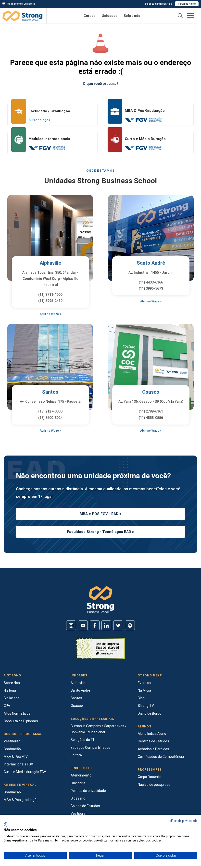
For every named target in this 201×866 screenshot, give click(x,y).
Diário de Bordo (149, 713)
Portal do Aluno (187, 3)
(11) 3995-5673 (151, 288)
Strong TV (146, 706)
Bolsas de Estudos (85, 806)
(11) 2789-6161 (151, 411)
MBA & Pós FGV (16, 757)
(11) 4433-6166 (151, 282)
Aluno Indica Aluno (152, 734)
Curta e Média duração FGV (25, 772)
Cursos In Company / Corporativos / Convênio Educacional (98, 729)
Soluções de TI (82, 740)
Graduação (12, 749)
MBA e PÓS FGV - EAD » (100, 514)
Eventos (144, 683)
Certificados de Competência (161, 757)
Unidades (109, 16)
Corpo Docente (149, 777)
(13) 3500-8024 (50, 418)
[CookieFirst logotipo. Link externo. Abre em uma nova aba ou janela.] (5, 824)
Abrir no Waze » (50, 314)
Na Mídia (144, 690)
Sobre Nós (12, 683)
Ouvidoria (78, 783)
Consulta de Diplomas (21, 721)
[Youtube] (83, 625)
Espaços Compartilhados (90, 748)
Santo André (151, 263)
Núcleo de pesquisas (154, 785)
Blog (141, 698)
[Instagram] (71, 625)
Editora (76, 755)
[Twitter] (118, 625)
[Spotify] (130, 625)
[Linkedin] (106, 625)
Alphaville (50, 263)
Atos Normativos (17, 713)
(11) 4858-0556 (151, 418)
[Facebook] (95, 625)
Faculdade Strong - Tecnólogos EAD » (100, 532)
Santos (50, 392)
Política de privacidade (88, 791)
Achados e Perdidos (153, 749)
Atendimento (81, 775)
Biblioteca (11, 698)
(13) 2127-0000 (50, 411)
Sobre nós (132, 16)
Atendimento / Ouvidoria (21, 3)
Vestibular (12, 741)
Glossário (78, 798)
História (10, 690)
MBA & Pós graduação (21, 800)
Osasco (150, 392)
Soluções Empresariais (158, 3)
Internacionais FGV (18, 764)
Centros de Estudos (153, 741)
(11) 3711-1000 (50, 295)
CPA (7, 706)
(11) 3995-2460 (50, 301)
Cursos (90, 16)
